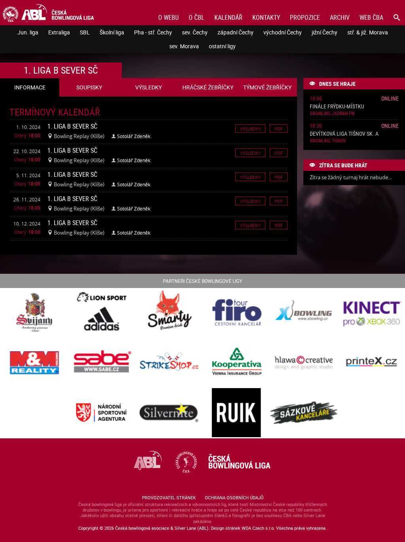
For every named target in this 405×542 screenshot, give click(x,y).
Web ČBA (371, 17)
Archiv (340, 17)
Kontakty (266, 17)
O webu (168, 17)
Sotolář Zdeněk (133, 136)
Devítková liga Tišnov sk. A (344, 134)
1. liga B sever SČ (72, 126)
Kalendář (228, 17)
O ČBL (196, 17)
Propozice (305, 17)
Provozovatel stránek (169, 497)
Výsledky (250, 128)
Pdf (278, 128)
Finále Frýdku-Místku (337, 106)
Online (390, 98)
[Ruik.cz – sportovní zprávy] (236, 413)
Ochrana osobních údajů (234, 497)
